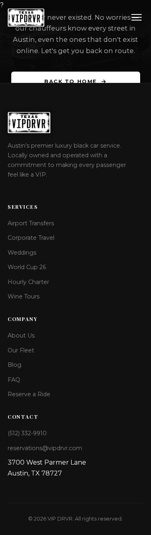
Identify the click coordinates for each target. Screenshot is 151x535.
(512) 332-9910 (27, 433)
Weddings (22, 252)
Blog (14, 364)
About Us (21, 335)
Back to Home (70, 81)
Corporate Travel (31, 237)
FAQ (14, 379)
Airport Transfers (31, 223)
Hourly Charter (28, 282)
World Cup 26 (27, 267)
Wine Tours (23, 296)
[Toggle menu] (136, 17)
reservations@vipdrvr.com (45, 448)
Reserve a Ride (29, 394)
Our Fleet (21, 350)
